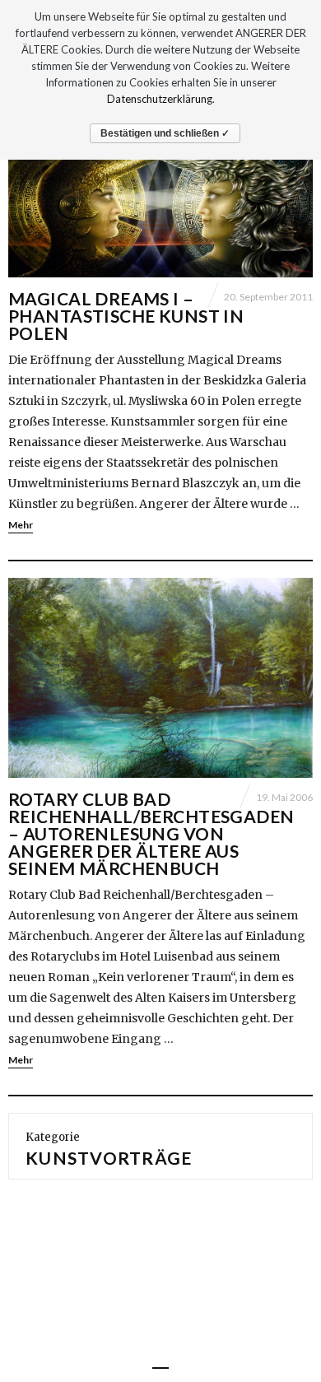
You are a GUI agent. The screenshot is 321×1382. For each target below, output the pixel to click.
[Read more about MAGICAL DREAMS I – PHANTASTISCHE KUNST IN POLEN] (160, 191)
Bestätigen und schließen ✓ (165, 133)
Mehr (20, 525)
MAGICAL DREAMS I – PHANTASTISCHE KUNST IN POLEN (126, 315)
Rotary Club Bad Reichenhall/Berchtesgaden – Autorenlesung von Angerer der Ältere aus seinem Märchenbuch (151, 833)
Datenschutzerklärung (159, 98)
